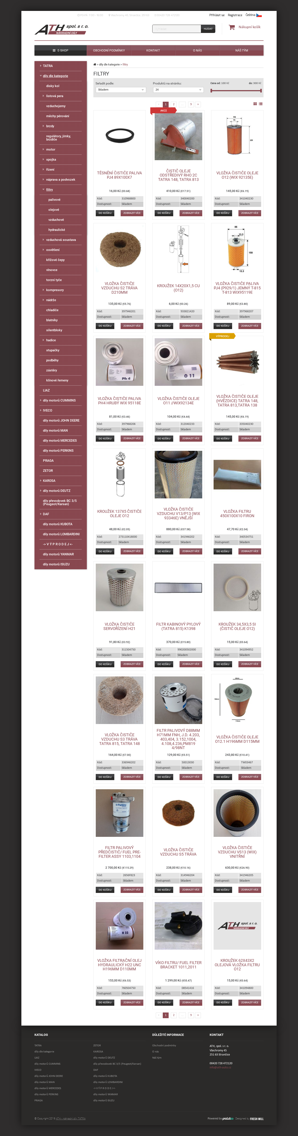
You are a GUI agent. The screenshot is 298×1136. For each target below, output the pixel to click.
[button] (254, 15)
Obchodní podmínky (164, 1045)
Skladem (103, 89)
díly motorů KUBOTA (57, 524)
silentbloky (54, 330)
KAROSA (49, 481)
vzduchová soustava (61, 240)
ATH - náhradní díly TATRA (71, 1118)
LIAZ (46, 390)
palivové (54, 200)
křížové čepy (55, 260)
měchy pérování (57, 116)
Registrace (235, 15)
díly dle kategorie (109, 64)
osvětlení (53, 250)
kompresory (55, 290)
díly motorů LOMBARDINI (61, 534)
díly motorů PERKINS (58, 451)
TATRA (48, 66)
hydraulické (56, 230)
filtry (49, 190)
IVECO (47, 410)
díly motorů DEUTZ (56, 491)
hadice (51, 340)
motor (50, 149)
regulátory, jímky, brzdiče (58, 137)
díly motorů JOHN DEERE (61, 420)
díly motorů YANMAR (58, 554)
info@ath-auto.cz (220, 1067)
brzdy (50, 126)
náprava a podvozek (60, 180)
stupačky (52, 350)
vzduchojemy (55, 106)
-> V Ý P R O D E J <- (58, 544)
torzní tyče (54, 280)
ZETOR (48, 471)
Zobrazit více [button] (131, 213)
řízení (50, 170)
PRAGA (48, 461)
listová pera (54, 96)
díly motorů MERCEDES (60, 441)
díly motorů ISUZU (56, 564)
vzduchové (56, 220)
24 (157, 89)
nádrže (51, 300)
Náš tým (156, 1057)
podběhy (52, 360)
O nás (155, 1051)
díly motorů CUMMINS (59, 400)
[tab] (121, 90)
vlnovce (51, 270)
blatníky (52, 320)
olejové (53, 210)
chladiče (52, 310)
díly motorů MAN (55, 430)
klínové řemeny (57, 380)
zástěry (51, 370)
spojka (51, 159)
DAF (46, 514)
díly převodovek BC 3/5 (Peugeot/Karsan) (60, 502)
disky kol (52, 86)
